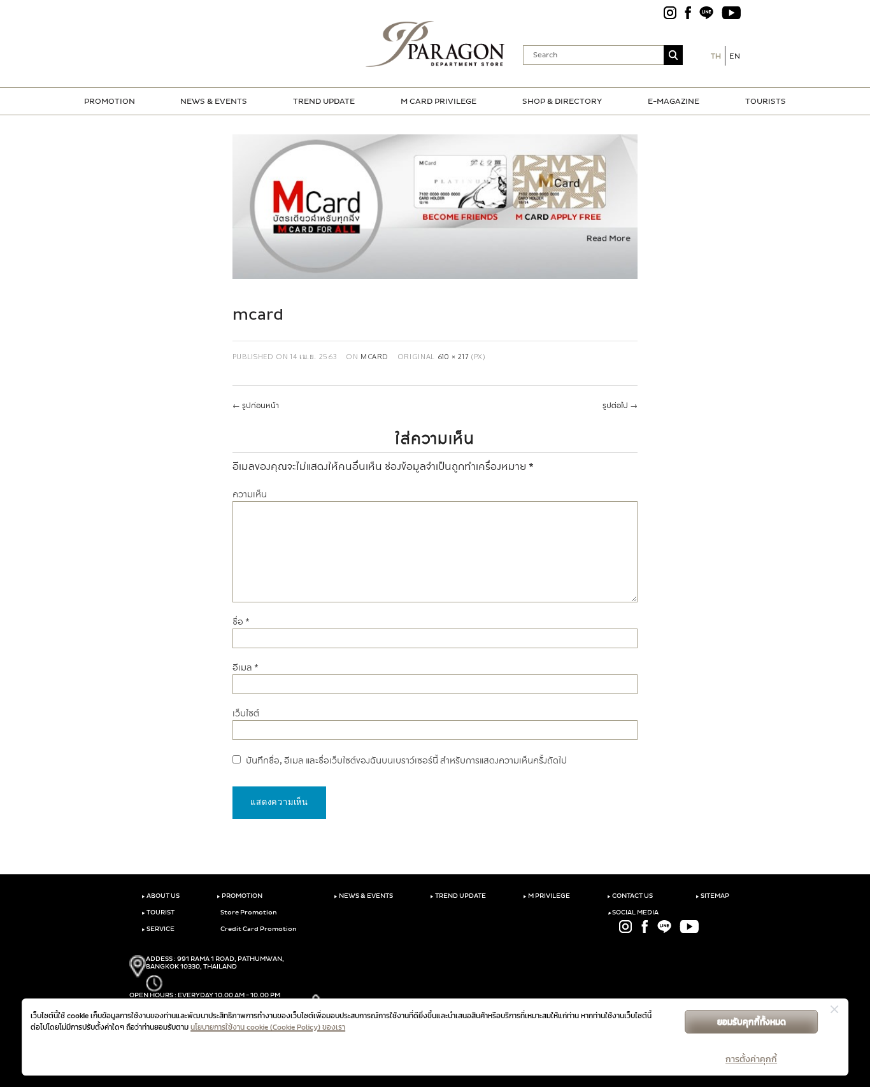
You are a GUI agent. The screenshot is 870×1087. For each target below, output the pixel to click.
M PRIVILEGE (546, 896)
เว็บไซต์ (245, 713)
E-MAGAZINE (673, 101)
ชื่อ (241, 621)
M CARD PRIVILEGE (438, 101)
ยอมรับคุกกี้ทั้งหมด (751, 1021)
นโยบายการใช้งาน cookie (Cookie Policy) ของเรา (267, 1027)
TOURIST (158, 912)
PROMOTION (109, 101)
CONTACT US (630, 896)
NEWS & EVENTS (213, 101)
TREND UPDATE (324, 101)
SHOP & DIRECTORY (562, 101)
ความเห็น (249, 494)
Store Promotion (248, 912)
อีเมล (245, 667)
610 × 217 (453, 356)
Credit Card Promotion (258, 929)
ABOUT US (160, 896)
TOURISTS (765, 101)
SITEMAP (712, 896)
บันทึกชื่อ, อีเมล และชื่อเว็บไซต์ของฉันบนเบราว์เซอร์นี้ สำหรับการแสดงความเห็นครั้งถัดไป (406, 760)
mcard (374, 356)
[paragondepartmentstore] (435, 44)
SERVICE (158, 929)
